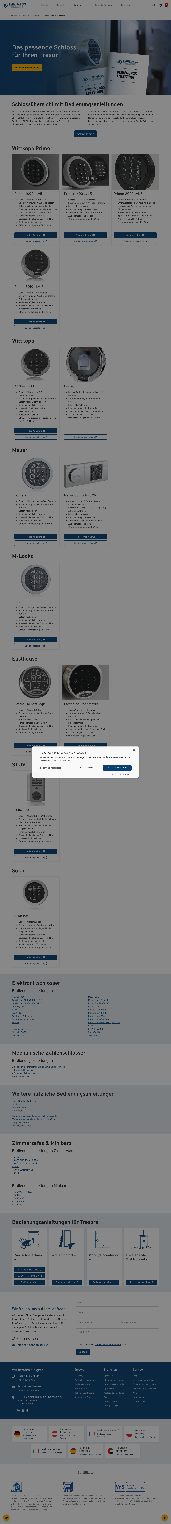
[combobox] (134, 750)
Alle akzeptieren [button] (117, 768)
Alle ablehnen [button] (88, 768)
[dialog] (85, 762)
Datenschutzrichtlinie (60, 760)
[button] (50, 767)
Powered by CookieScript (121, 775)
